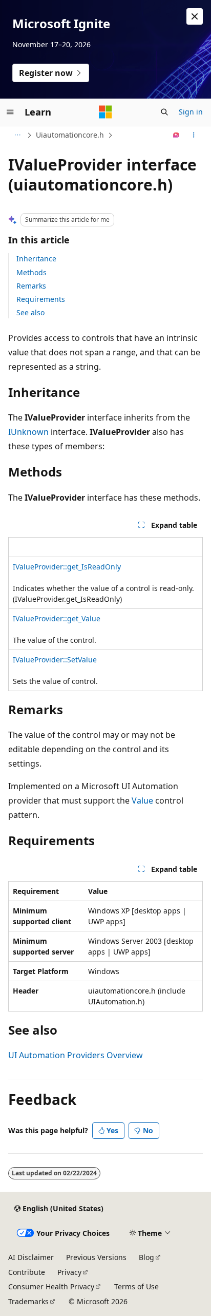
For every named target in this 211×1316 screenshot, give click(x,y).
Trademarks (28, 1301)
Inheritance (36, 258)
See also (30, 312)
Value (142, 800)
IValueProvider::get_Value (56, 618)
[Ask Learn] (176, 135)
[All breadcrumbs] (17, 135)
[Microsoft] (105, 112)
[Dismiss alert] (194, 16)
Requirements (40, 299)
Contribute (26, 1272)
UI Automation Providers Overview (75, 1055)
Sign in (191, 112)
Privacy (69, 1272)
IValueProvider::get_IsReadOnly (67, 566)
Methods (31, 272)
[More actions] (194, 135)
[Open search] (164, 112)
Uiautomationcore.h (70, 135)
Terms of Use (136, 1286)
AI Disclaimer (31, 1257)
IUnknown (28, 431)
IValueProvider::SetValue (55, 659)
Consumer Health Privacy (51, 1286)
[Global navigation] (10, 112)
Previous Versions (96, 1257)
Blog (146, 1257)
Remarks (31, 286)
